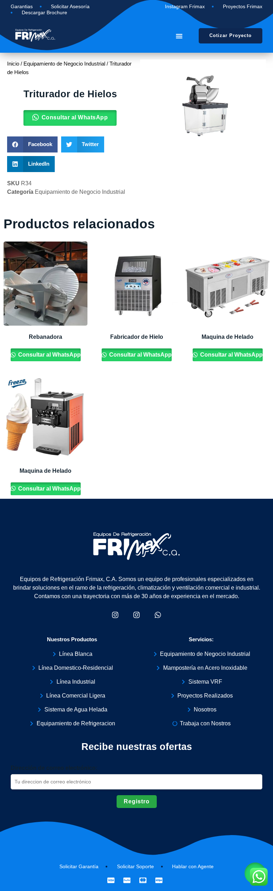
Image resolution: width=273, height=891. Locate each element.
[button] (179, 36)
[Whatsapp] (158, 615)
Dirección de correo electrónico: (54, 768)
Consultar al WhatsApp (49, 355)
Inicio (13, 64)
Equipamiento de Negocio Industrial (64, 64)
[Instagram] (115, 615)
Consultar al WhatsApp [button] (75, 117)
